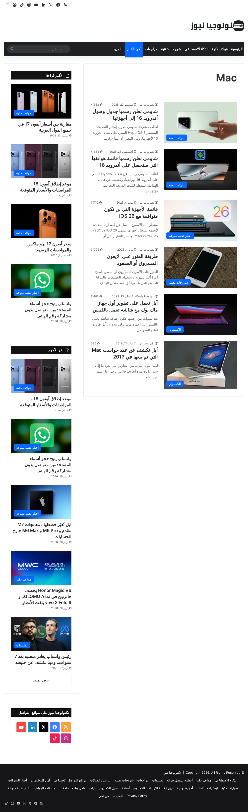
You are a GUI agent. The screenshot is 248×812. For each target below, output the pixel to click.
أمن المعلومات (40, 780)
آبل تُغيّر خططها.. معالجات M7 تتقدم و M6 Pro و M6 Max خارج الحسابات (41, 530)
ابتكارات (212, 788)
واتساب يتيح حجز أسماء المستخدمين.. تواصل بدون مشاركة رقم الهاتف (48, 309)
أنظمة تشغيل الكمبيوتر (114, 788)
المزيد (117, 49)
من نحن (104, 796)
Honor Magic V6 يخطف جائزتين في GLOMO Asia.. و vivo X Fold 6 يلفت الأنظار (44, 596)
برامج (92, 788)
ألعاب (200, 788)
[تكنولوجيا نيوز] (217, 26)
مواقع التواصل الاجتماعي (70, 780)
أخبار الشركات (17, 780)
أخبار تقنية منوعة (19, 788)
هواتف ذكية (220, 49)
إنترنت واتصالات (100, 780)
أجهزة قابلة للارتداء (161, 788)
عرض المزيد (41, 680)
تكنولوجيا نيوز (146, 104)
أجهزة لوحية (185, 788)
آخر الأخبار (134, 49)
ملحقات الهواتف (44, 788)
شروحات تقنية (171, 49)
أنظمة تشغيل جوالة (180, 780)
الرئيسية (237, 49)
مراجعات (151, 49)
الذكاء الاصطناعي (197, 49)
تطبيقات (157, 780)
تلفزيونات (78, 788)
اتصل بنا (117, 796)
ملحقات (64, 788)
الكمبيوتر (139, 788)
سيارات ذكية (229, 788)
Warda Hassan (144, 296)
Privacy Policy (137, 796)
